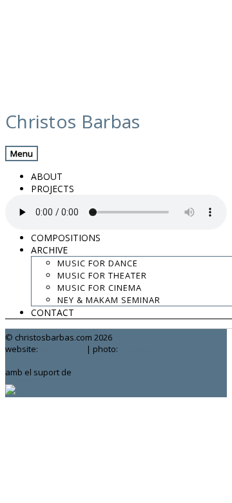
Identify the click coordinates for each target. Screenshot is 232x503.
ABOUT (47, 176)
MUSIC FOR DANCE (97, 263)
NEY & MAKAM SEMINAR (108, 300)
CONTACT (52, 312)
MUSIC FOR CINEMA (99, 287)
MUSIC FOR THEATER (102, 275)
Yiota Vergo (62, 349)
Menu (21, 153)
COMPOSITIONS (66, 238)
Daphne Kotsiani (152, 349)
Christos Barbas (72, 121)
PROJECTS (52, 188)
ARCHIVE (49, 250)
